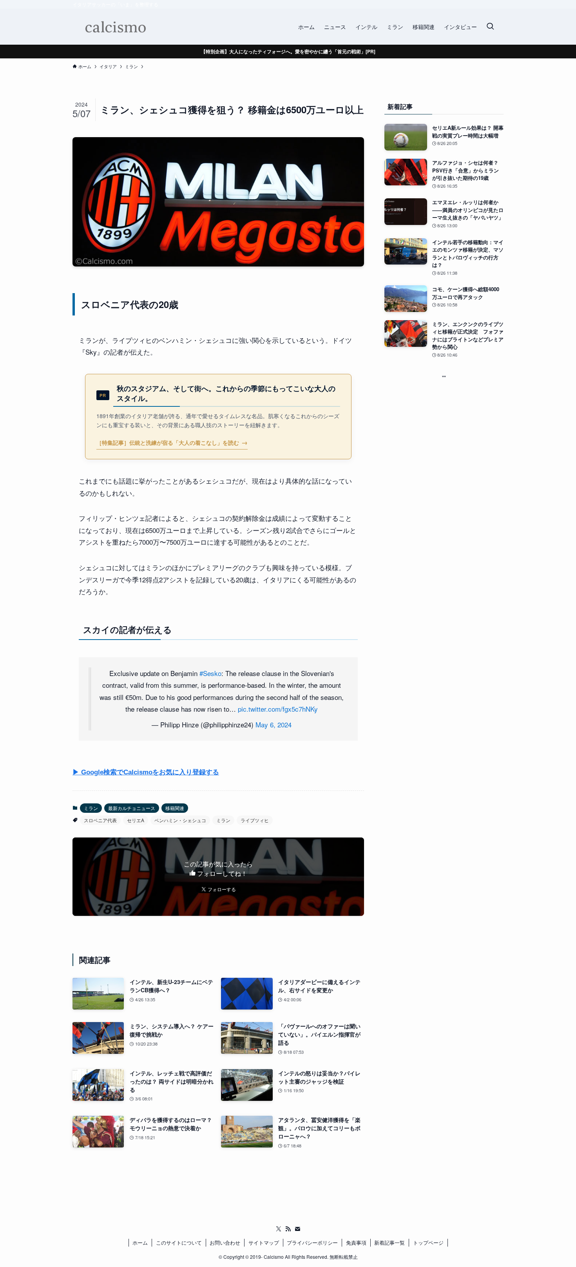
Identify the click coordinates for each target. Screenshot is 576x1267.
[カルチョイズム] (115, 26)
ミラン (91, 808)
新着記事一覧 (389, 1242)
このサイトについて (179, 1242)
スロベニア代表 (100, 820)
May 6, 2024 (273, 724)
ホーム (140, 1242)
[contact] (297, 1229)
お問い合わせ (225, 1242)
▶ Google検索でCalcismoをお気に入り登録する (145, 772)
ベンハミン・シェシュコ (180, 820)
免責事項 (356, 1242)
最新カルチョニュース (131, 808)
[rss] (288, 1229)
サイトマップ (263, 1242)
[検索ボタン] (490, 27)
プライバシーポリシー (312, 1242)
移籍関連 (174, 808)
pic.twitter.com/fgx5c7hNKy (278, 709)
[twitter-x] (278, 1229)
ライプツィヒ (255, 820)
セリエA (135, 820)
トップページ (428, 1242)
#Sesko (210, 673)
